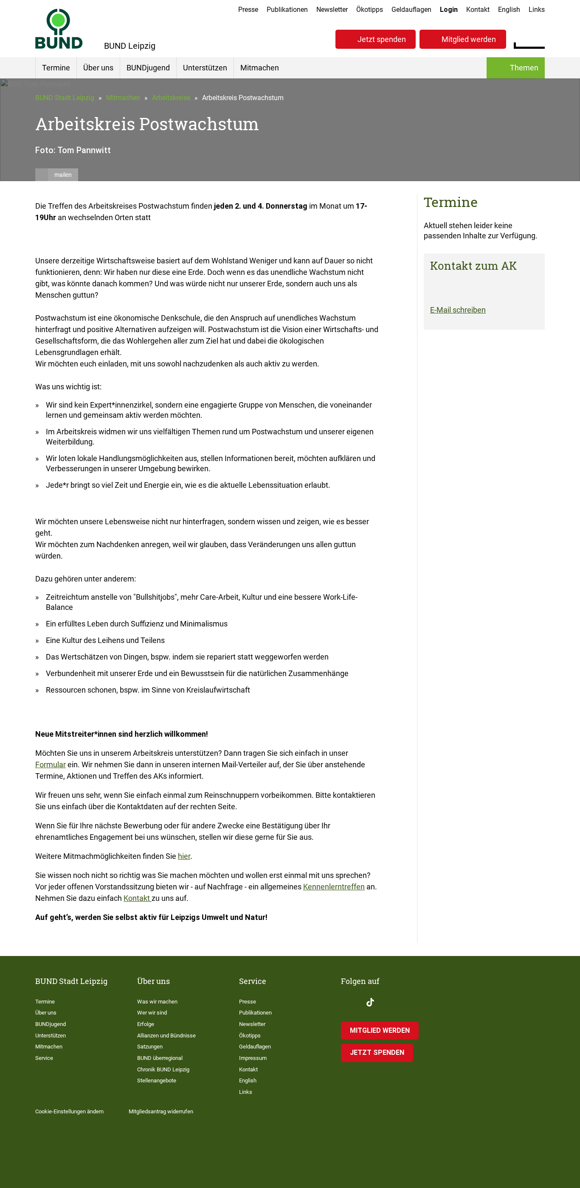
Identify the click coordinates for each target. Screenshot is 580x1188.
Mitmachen (259, 67)
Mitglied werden (469, 39)
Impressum (253, 1058)
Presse (248, 10)
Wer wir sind (152, 1012)
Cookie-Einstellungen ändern (69, 1111)
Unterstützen (205, 67)
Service (44, 1058)
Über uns (98, 67)
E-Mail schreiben (458, 309)
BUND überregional (160, 1058)
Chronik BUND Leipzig (163, 1069)
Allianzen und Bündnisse (166, 1035)
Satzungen (150, 1046)
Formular (50, 764)
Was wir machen (157, 1001)
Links (537, 10)
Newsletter (332, 10)
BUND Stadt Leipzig (64, 98)
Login (449, 10)
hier (184, 856)
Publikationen (287, 10)
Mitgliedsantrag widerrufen (161, 1111)
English (509, 10)
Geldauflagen (411, 10)
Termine (56, 67)
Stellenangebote (156, 1080)
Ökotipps (369, 10)
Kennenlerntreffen (334, 886)
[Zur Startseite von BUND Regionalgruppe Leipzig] (59, 28)
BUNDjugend (148, 67)
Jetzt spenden (382, 39)
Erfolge (145, 1024)
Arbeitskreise (171, 98)
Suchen (538, 38)
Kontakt (478, 10)
